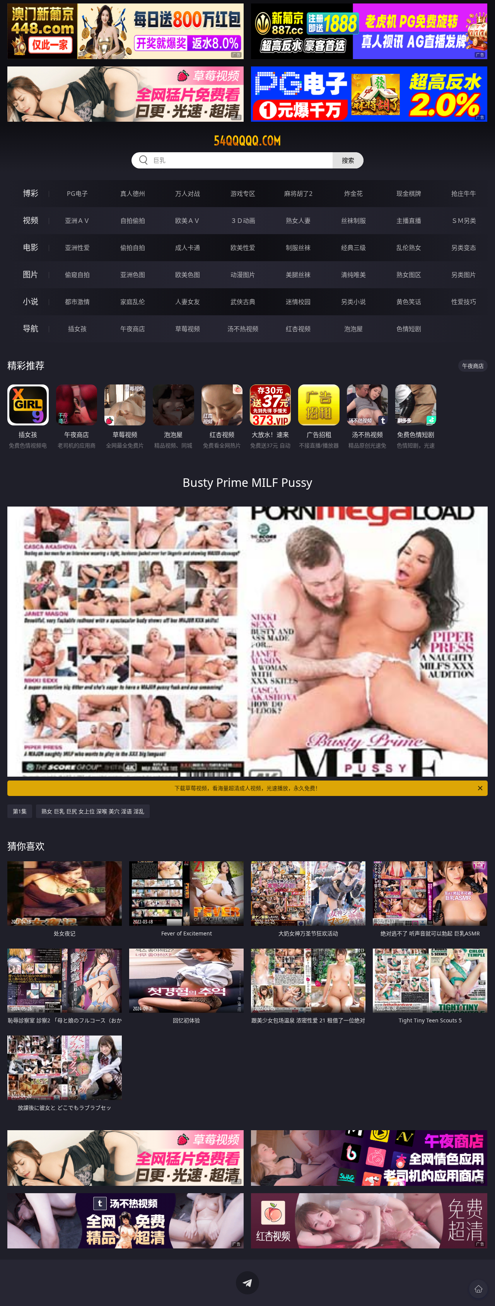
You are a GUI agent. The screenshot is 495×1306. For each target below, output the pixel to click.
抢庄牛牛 (463, 193)
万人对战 (187, 193)
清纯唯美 (353, 274)
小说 (30, 301)
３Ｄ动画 (242, 220)
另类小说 (353, 302)
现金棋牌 (408, 193)
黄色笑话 (408, 302)
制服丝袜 (298, 247)
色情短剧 (408, 329)
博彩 (30, 193)
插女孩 (77, 329)
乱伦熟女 (408, 247)
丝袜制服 (353, 220)
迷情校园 (298, 302)
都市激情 (77, 302)
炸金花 (353, 193)
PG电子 (77, 193)
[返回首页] (478, 1289)
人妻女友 (187, 302)
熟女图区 (408, 274)
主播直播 (408, 220)
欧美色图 (187, 274)
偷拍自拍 (132, 247)
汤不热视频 (242, 329)
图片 (30, 274)
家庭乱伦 (132, 302)
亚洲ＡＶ (77, 220)
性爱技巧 (463, 302)
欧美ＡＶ (187, 220)
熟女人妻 (298, 220)
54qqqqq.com (247, 140)
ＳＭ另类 (463, 220)
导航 (30, 328)
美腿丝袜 (298, 274)
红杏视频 (298, 329)
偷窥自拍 (77, 274)
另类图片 (463, 274)
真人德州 (132, 193)
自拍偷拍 (132, 220)
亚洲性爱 (77, 247)
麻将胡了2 (298, 193)
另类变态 (463, 247)
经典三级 (353, 247)
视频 (30, 220)
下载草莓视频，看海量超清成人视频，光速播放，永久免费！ (247, 788)
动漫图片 (242, 274)
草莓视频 (187, 329)
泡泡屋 (353, 329)
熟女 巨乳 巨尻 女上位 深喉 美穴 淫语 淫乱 (92, 811)
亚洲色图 (132, 274)
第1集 (20, 811)
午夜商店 (132, 329)
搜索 (348, 160)
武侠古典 (242, 302)
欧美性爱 (242, 247)
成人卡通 (187, 247)
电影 (30, 247)
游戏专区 (242, 193)
